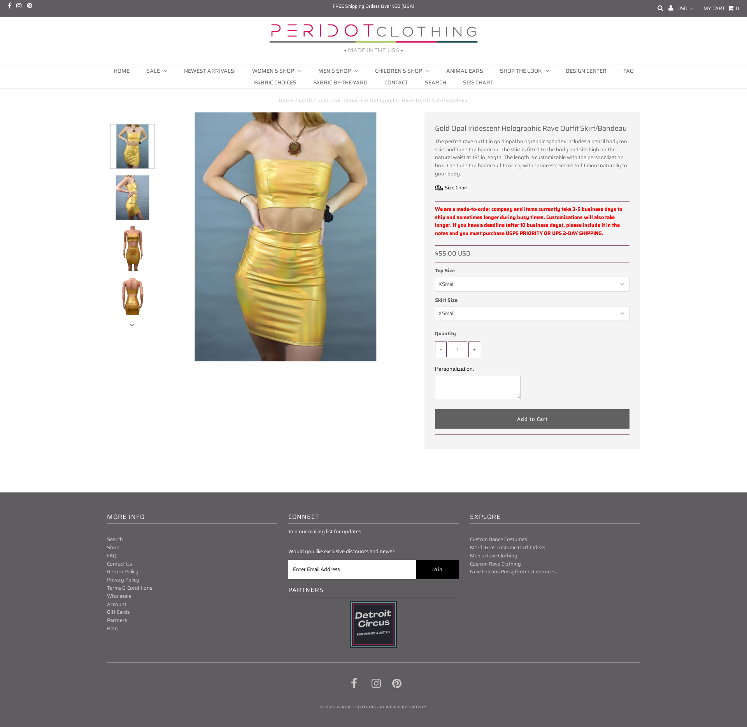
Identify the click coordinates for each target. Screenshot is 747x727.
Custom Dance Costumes (498, 539)
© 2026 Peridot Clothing (348, 707)
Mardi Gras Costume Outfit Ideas (507, 547)
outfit (305, 100)
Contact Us (119, 564)
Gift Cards (118, 612)
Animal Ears (464, 71)
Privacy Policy (123, 580)
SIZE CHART (478, 82)
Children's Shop (398, 71)
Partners (117, 620)
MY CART (721, 8)
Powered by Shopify (403, 707)
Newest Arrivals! (209, 71)
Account (116, 604)
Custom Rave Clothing (495, 564)
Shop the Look (521, 71)
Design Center (586, 71)
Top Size (445, 271)
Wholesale (119, 596)
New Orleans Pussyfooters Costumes (513, 572)
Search (435, 82)
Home (122, 71)
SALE (153, 71)
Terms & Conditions (129, 588)
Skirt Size (446, 300)
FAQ (628, 71)
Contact (396, 82)
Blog (112, 628)
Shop (113, 547)
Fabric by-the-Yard (340, 82)
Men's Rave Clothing (493, 556)
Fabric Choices (275, 82)
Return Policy (123, 572)
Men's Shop (334, 71)
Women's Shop (273, 71)
